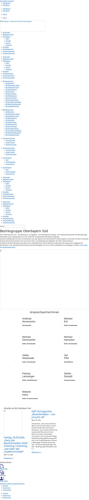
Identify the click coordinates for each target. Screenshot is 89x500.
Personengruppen (9, 138)
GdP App (3, 475)
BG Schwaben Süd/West (13, 102)
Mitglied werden (8, 35)
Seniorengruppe (11, 145)
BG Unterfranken (11, 98)
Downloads (3, 469)
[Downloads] (2, 466)
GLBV (7, 39)
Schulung (9, 45)
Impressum (6, 488)
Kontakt (8, 41)
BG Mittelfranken (11, 96)
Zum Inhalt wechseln (7, 1)
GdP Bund (6, 5)
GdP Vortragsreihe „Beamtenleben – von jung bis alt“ (43, 414)
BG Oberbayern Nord (13, 85)
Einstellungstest (8, 49)
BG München (10, 83)
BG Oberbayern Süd (12, 87)
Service (8, 43)
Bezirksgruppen (8, 81)
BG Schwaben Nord (12, 100)
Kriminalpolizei (10, 162)
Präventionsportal (9, 53)
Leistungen (6, 32)
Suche (2, 226)
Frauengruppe (10, 140)
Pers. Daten (4, 481)
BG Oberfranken (11, 94)
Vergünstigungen (8, 51)
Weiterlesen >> (9, 458)
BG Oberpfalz (10, 92)
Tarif (7, 160)
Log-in (5, 14)
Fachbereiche (7, 158)
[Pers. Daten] (2, 478)
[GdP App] (2, 472)
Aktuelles (6, 47)
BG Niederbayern (11, 90)
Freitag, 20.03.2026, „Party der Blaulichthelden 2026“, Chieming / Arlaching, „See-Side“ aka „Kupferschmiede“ (16, 444)
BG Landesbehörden (12, 106)
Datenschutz (7, 490)
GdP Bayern (7, 3)
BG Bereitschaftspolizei (13, 104)
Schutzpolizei (10, 164)
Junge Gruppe (10, 142)
